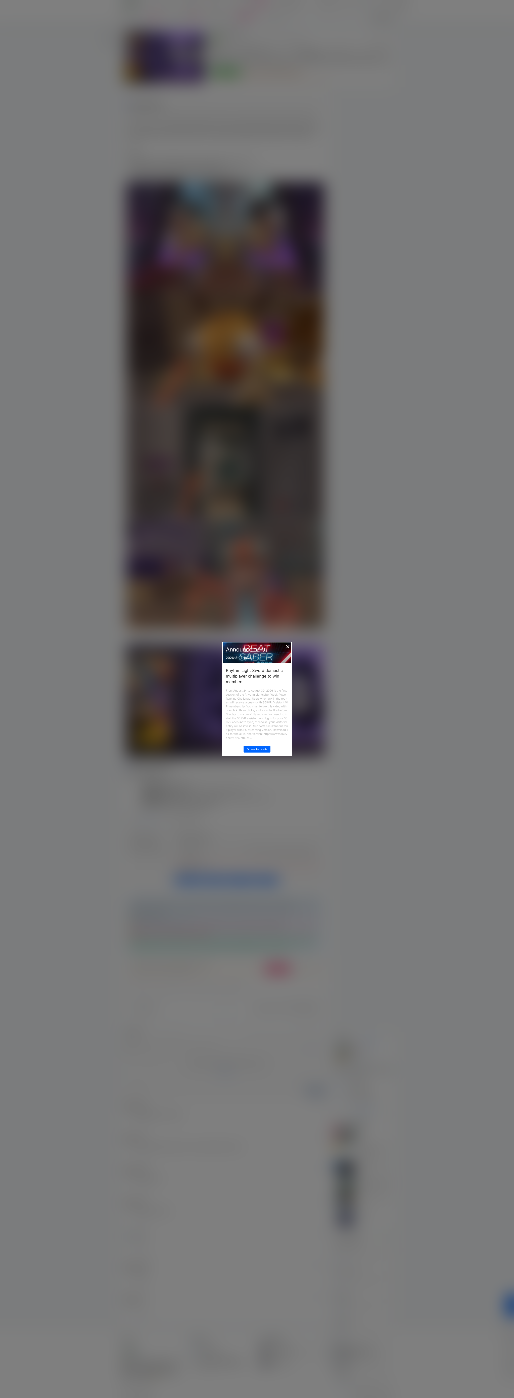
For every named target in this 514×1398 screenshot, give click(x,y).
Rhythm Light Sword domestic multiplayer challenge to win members (254, 676)
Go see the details (257, 749)
